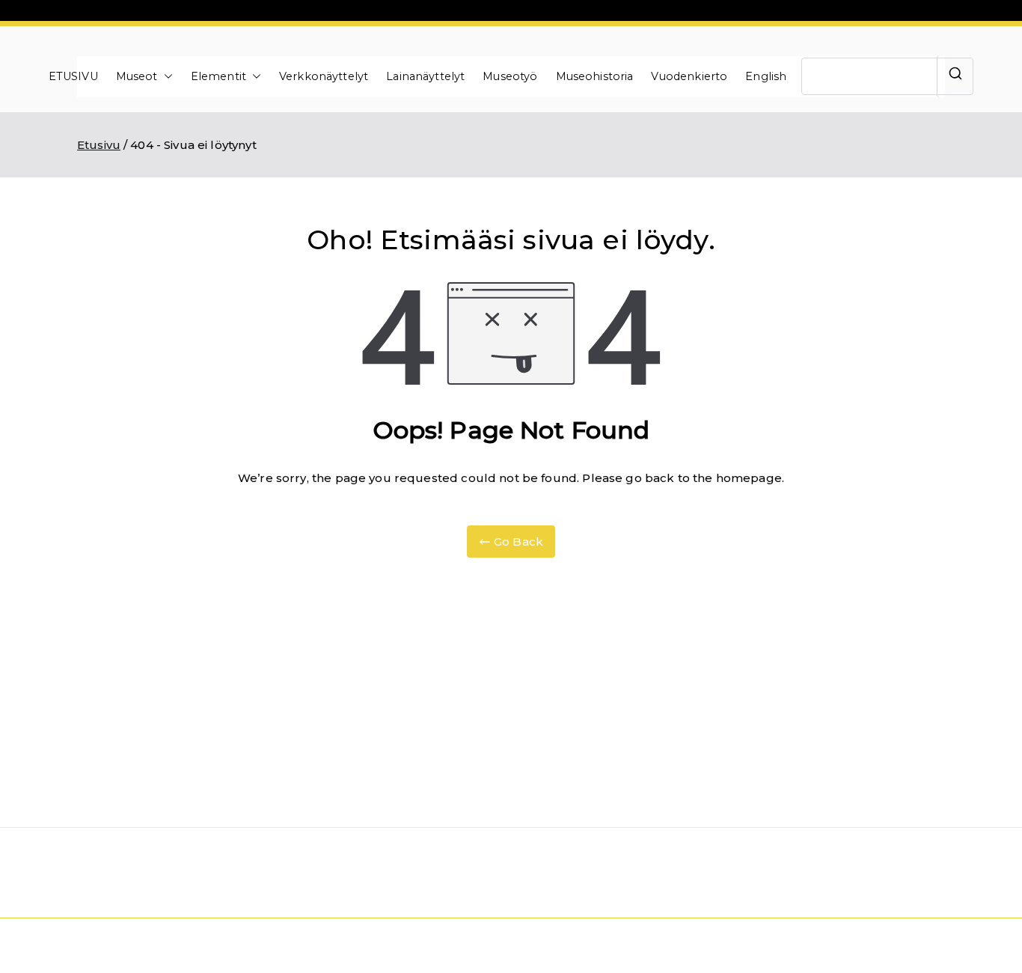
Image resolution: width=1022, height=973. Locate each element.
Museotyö (510, 76)
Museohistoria (595, 76)
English (765, 76)
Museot (137, 76)
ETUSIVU (73, 76)
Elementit (218, 76)
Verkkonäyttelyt (323, 76)
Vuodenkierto (689, 76)
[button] (165, 76)
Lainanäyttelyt (425, 76)
